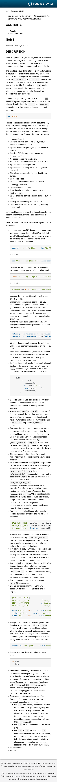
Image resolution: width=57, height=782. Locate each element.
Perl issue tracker (29, 776)
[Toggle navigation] (5, 3)
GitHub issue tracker (8, 766)
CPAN (21, 11)
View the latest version (31, 18)
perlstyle (9, 10)
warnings (47, 70)
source (16, 11)
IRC (49, 776)
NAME (13, 30)
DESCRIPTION (16, 33)
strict (37, 70)
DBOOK (34, 763)
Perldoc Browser (42, 3)
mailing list (41, 776)
